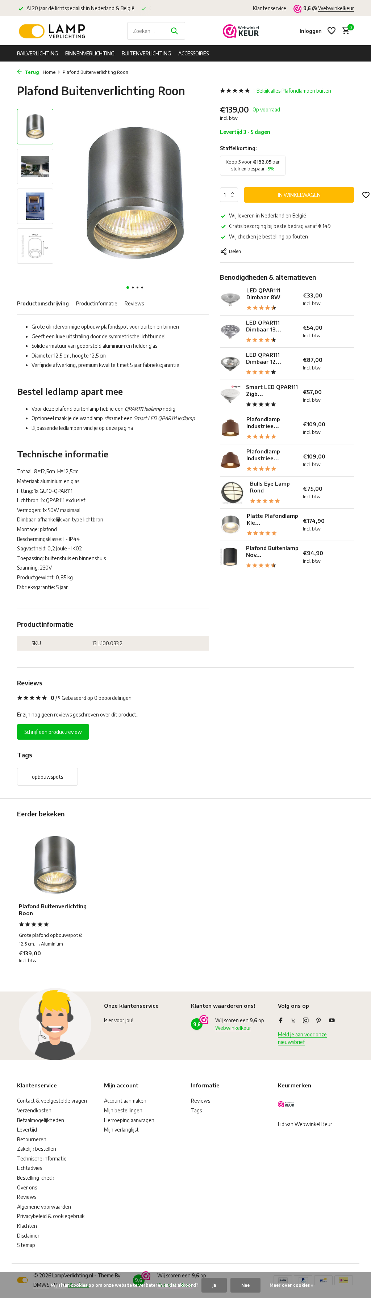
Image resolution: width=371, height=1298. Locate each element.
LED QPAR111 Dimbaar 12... (263, 358)
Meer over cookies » (291, 1285)
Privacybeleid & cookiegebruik (50, 1216)
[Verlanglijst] (331, 31)
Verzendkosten (34, 1110)
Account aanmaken (125, 1101)
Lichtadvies (29, 1168)
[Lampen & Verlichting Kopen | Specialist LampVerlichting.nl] (53, 30)
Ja (214, 1285)
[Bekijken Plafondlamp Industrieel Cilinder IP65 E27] (230, 427)
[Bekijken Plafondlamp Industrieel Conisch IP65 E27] (230, 459)
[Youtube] (332, 1020)
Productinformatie (96, 303)
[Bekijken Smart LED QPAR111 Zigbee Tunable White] (230, 395)
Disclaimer (28, 1236)
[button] (127, 287)
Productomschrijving (43, 303)
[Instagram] (306, 1020)
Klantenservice (269, 8)
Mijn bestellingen (123, 1110)
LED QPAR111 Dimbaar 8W (263, 294)
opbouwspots (47, 777)
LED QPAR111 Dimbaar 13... (263, 326)
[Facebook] (281, 1020)
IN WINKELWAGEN (299, 195)
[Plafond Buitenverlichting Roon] (55, 865)
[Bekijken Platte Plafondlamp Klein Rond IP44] (230, 524)
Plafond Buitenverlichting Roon (53, 910)
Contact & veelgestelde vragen (52, 1101)
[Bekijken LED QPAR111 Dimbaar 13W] (230, 331)
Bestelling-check (35, 1178)
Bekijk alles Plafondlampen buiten (294, 91)
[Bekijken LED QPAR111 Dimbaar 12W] (230, 363)
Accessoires (193, 53)
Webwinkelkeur (336, 8)
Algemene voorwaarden (44, 1207)
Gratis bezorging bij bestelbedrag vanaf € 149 (280, 226)
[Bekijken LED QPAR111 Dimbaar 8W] (230, 299)
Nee (245, 1285)
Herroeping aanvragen (129, 1120)
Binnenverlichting (89, 53)
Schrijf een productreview (53, 732)
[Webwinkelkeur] (241, 30)
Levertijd (27, 1129)
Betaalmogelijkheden (40, 1120)
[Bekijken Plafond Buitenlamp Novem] (230, 556)
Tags (196, 1110)
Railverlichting (37, 53)
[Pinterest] (319, 1020)
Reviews (134, 303)
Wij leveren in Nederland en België (267, 215)
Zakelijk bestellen (36, 1149)
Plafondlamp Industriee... (263, 423)
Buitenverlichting (146, 53)
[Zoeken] (174, 30)
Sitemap (26, 1245)
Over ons (27, 1187)
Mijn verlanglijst (121, 1129)
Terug (31, 72)
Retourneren (31, 1139)
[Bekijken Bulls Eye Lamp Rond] (232, 492)
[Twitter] (293, 1020)
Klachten (27, 1226)
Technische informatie (42, 1158)
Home (49, 72)
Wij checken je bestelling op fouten (268, 236)
